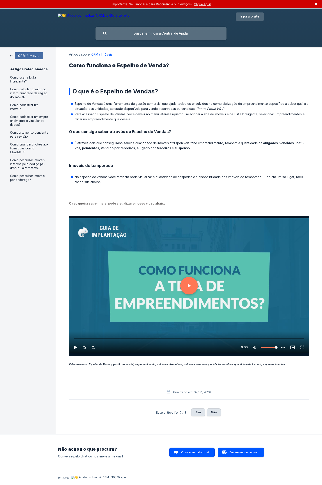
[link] (26, 55)
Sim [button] (198, 412)
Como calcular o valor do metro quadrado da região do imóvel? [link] (28, 93)
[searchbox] (161, 33)
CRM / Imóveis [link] (102, 54)
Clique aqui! (202, 4)
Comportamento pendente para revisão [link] (29, 134)
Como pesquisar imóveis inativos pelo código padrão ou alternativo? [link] (27, 164)
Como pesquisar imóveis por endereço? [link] (27, 178)
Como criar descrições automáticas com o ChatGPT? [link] (29, 148)
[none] (94, 16)
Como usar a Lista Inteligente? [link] (23, 79)
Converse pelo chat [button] (195, 452)
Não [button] (214, 412)
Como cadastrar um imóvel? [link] (24, 107)
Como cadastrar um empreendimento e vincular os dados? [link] (29, 120)
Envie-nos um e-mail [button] (244, 452)
